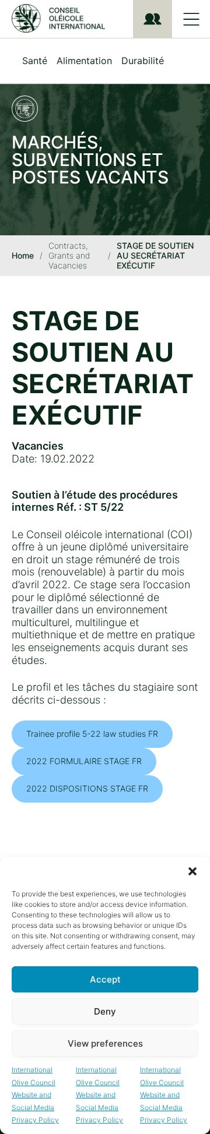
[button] (192, 871)
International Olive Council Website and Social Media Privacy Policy (35, 1094)
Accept (105, 979)
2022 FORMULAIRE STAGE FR (84, 761)
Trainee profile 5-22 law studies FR (92, 734)
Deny (105, 1011)
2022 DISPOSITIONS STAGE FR (87, 788)
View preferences (105, 1043)
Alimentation (84, 60)
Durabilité (142, 60)
